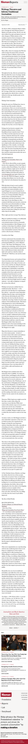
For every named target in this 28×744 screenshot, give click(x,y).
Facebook (24, 699)
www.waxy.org (20, 45)
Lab (3, 707)
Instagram (24, 697)
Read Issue (13, 628)
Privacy (14, 742)
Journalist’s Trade (7, 7)
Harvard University (4, 742)
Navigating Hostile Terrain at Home (11, 666)
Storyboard (6, 711)
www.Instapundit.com (8, 174)
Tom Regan (5, 20)
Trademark (11, 742)
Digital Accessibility (20, 742)
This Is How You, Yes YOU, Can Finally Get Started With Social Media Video (14, 655)
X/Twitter (24, 695)
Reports (5, 703)
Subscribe (24, 693)
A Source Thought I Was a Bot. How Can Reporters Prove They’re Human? (13, 679)
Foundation (6, 699)
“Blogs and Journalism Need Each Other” (13, 510)
